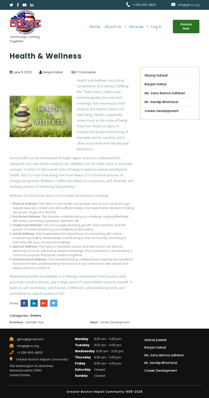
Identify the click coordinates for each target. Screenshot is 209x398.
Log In (156, 26)
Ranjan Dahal (52, 72)
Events (35, 316)
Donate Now (186, 26)
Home (94, 26)
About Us (113, 26)
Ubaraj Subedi (156, 75)
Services (136, 26)
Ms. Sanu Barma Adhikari (165, 93)
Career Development (162, 111)
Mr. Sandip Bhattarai (161, 102)
